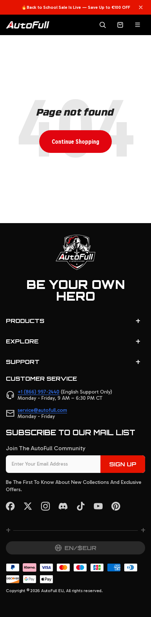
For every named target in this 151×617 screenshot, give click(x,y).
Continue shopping (75, 141)
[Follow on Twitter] (27, 506)
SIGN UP (122, 464)
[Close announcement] (140, 7)
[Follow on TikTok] (80, 506)
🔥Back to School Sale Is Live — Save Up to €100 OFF (75, 7)
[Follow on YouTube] (98, 506)
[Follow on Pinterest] (115, 506)
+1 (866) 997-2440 (38, 392)
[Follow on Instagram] (45, 506)
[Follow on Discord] (63, 506)
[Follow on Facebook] (10, 506)
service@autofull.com (42, 410)
